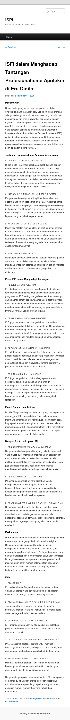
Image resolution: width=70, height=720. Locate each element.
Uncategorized (35, 698)
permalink (13, 701)
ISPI (9, 20)
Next (61, 47)
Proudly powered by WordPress (35, 713)
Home (9, 36)
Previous (10, 47)
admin (48, 698)
